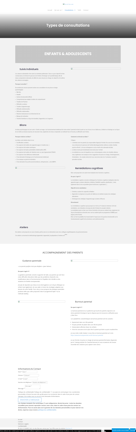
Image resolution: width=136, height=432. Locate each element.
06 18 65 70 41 (93, 395)
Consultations (69, 10)
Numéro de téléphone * (25, 382)
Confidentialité (22, 426)
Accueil (50, 10)
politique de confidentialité (47, 410)
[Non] (105, 431)
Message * (21, 388)
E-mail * (20, 379)
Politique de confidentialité (26, 392)
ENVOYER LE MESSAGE (29, 400)
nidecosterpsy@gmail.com (98, 392)
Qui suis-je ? (58, 10)
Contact (85, 10)
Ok (103, 431)
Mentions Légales (23, 424)
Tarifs (79, 10)
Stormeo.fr (69, 428)
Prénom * (21, 375)
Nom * (20, 372)
